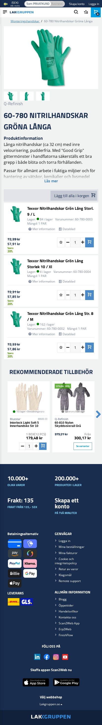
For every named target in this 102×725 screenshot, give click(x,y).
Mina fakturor (68, 553)
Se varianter (82, 446)
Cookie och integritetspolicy (66, 561)
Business (57, 3)
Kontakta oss (67, 617)
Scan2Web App (69, 623)
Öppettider (66, 605)
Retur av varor (68, 569)
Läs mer (51, 181)
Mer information (43, 229)
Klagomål (65, 575)
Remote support (70, 581)
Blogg (63, 599)
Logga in (64, 541)
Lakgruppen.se (50, 704)
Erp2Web (65, 629)
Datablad (69, 229)
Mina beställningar (71, 547)
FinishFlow (66, 635)
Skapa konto (76, 3)
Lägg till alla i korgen (72, 196)
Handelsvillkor (68, 611)
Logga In (94, 3)
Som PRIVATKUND (38, 3)
